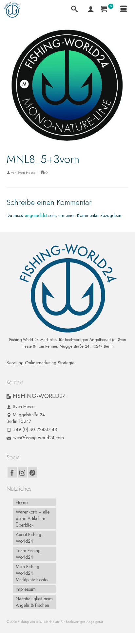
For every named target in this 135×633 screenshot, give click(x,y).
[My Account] (91, 10)
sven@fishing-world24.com (38, 437)
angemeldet (36, 215)
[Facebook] (12, 472)
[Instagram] (22, 472)
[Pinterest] (32, 472)
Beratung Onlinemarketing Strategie (40, 362)
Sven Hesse (26, 172)
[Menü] (123, 10)
